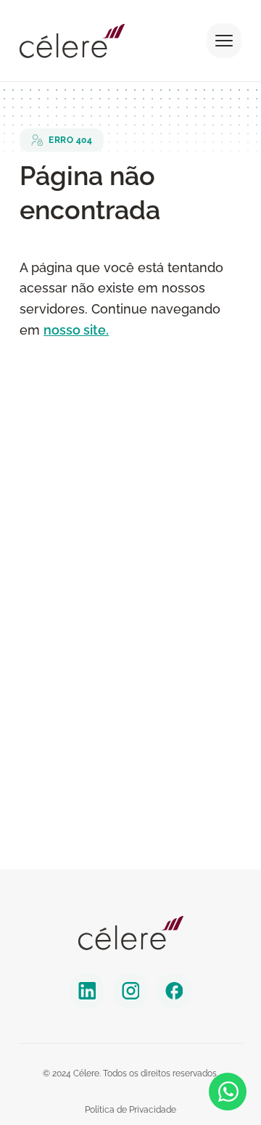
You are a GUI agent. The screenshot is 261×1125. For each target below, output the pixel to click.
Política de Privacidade (130, 1110)
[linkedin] (87, 990)
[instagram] (130, 990)
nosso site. (76, 330)
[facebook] (174, 990)
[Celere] (130, 933)
